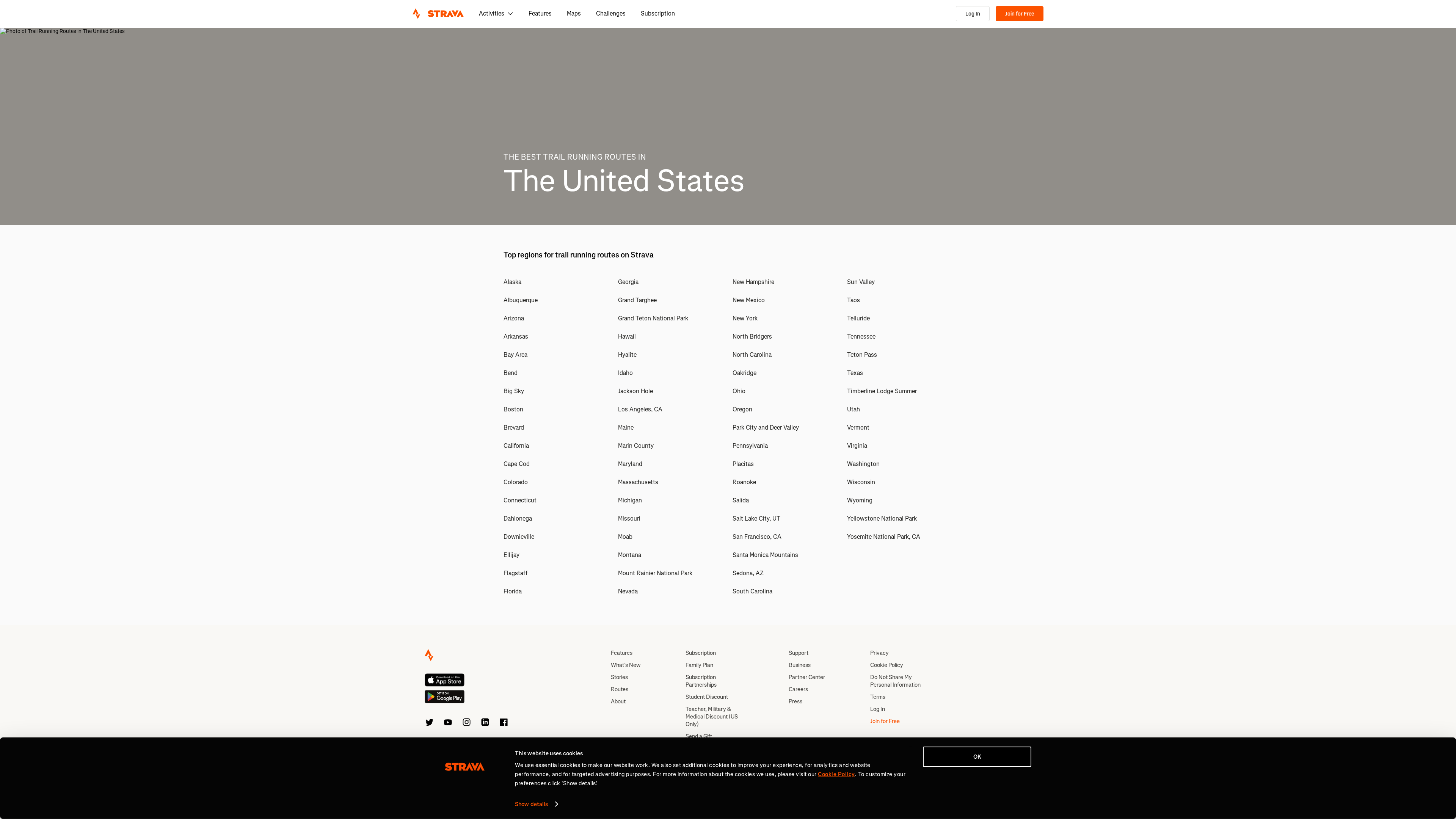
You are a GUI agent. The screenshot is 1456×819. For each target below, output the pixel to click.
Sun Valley (861, 282)
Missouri (629, 518)
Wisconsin (861, 482)
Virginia (857, 446)
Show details (531, 804)
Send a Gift (699, 736)
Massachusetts (638, 482)
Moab (625, 537)
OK (977, 757)
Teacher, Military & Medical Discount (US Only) (712, 716)
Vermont (858, 427)
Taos (853, 300)
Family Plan (699, 665)
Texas (855, 373)
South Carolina (752, 591)
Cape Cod (517, 464)
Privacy (879, 653)
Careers (798, 689)
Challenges (611, 13)
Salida (741, 500)
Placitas (743, 464)
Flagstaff (515, 573)
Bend (511, 373)
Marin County (636, 446)
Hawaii (627, 336)
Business (800, 665)
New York (745, 318)
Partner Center (807, 677)
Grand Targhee (637, 300)
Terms (877, 697)
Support (798, 653)
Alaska (512, 282)
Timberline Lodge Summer (882, 391)
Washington (863, 464)
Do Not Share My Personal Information (895, 681)
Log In (972, 13)
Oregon (742, 409)
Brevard (514, 427)
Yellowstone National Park (882, 518)
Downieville (519, 537)
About (618, 701)
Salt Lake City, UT (756, 518)
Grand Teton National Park (653, 318)
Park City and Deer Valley (766, 427)
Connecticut (520, 500)
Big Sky (514, 391)
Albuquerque (521, 300)
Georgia (628, 282)
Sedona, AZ (748, 573)
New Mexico (749, 300)
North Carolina (752, 355)
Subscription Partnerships (701, 681)
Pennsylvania (750, 446)
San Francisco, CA (757, 537)
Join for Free (1019, 13)
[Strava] (438, 14)
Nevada (628, 591)
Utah (853, 409)
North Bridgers (752, 336)
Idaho (625, 373)
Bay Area (515, 355)
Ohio (739, 391)
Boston (513, 409)
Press (795, 701)
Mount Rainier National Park (655, 573)
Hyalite (627, 355)
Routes (619, 689)
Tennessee (861, 336)
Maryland (630, 464)
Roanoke (744, 482)
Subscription (658, 13)
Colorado (516, 482)
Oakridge (744, 373)
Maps (574, 13)
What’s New (625, 665)
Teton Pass (862, 355)
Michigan (630, 500)
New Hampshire (753, 282)
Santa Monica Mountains (765, 555)
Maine (626, 427)
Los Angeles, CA (640, 409)
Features (540, 13)
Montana (629, 555)
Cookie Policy (886, 665)
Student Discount (707, 697)
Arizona (514, 318)
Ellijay (511, 555)
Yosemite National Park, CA (883, 537)
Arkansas (516, 336)
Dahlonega (518, 518)
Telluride (858, 318)
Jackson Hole (635, 391)
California (516, 446)
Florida (513, 591)
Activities (491, 13)
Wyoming (859, 500)
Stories (619, 677)
